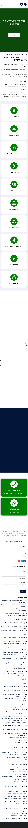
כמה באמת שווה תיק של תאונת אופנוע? (16, 671)
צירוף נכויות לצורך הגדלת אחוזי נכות (17, 767)
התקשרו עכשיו (14, 490)
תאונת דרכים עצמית (13, 791)
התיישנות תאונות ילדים (20, 774)
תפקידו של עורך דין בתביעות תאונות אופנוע (15, 722)
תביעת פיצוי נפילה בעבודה (19, 776)
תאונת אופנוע (6, 798)
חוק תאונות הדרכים (13, 813)
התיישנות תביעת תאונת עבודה (10, 786)
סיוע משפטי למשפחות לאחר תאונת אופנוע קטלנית (13, 630)
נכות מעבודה (23, 786)
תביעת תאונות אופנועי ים (20, 789)
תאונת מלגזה (11, 764)
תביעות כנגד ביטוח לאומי (20, 781)
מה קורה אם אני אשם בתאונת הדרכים (16, 811)
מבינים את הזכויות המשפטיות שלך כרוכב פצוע (14, 716)
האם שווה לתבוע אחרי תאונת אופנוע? (17, 709)
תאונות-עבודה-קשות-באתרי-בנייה (17, 737)
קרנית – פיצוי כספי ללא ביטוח (18, 806)
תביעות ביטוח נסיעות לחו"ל (19, 747)
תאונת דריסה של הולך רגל (19, 796)
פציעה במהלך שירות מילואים (19, 740)
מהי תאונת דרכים (7, 808)
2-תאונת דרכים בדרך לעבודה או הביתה (16, 784)
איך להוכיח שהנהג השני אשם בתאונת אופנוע (15, 641)
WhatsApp (14, 509)
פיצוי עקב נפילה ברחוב (20, 752)
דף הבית (24, 550)
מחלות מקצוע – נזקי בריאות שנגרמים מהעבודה (14, 754)
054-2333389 (8, 494)
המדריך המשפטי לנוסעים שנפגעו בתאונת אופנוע (14, 615)
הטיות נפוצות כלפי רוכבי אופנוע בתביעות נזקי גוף (14, 652)
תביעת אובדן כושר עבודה (19, 779)
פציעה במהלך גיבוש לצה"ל (19, 742)
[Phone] (25, 4)
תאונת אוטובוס (22, 801)
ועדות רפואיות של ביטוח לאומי (18, 759)
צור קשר (24, 557)
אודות (24, 553)
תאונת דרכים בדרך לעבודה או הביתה (17, 794)
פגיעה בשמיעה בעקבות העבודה (18, 769)
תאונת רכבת (23, 791)
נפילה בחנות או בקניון (7, 752)
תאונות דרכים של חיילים (20, 803)
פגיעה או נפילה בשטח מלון (19, 772)
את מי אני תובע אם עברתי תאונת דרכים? (16, 818)
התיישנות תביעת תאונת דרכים (18, 816)
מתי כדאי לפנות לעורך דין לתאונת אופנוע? (16, 707)
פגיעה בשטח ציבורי (21, 764)
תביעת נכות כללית (6, 776)
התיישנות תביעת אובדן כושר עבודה (17, 750)
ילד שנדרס (23, 813)
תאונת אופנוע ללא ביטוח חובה (18, 798)
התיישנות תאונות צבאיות (20, 745)
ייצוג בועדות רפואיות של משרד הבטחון (16, 757)
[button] (18, 4)
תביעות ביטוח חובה (7, 789)
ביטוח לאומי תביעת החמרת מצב (18, 762)
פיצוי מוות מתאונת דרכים (20, 808)
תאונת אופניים (7, 796)
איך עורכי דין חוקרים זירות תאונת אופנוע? (16, 613)
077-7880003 (19, 494)
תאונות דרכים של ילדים (11, 801)
